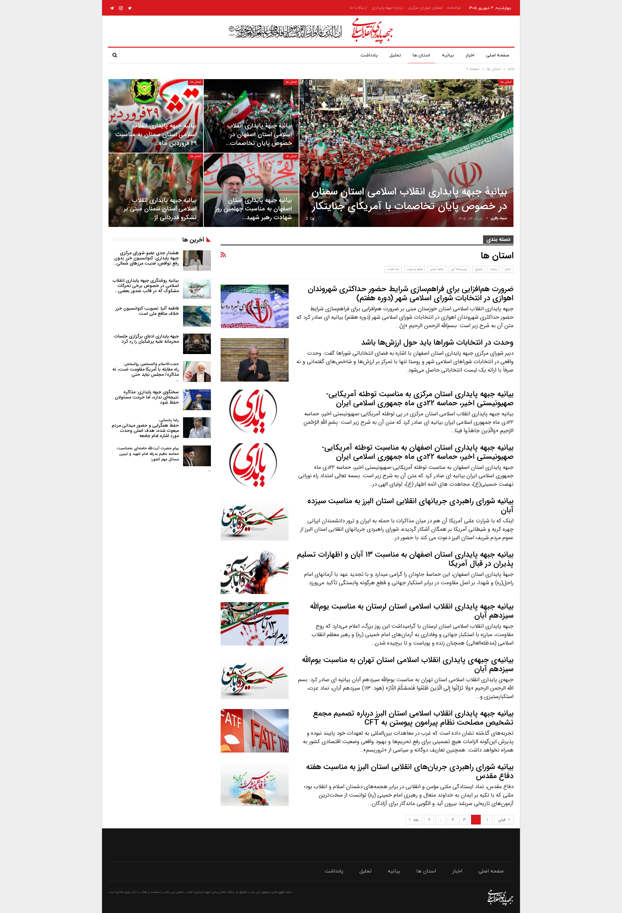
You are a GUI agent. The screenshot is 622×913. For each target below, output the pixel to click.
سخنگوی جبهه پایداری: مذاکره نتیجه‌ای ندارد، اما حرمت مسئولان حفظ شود (147, 397)
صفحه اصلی (497, 55)
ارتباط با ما (358, 7)
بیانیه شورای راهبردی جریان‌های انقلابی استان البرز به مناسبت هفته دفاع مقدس (409, 771)
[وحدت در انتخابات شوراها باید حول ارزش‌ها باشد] (255, 360)
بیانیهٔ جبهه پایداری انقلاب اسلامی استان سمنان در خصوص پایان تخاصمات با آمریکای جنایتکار (409, 199)
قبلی (502, 820)
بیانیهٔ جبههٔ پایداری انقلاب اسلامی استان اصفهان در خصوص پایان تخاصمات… (259, 134)
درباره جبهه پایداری (387, 7)
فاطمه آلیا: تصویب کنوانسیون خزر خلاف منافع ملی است (147, 311)
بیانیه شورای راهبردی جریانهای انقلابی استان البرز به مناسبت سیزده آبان (410, 505)
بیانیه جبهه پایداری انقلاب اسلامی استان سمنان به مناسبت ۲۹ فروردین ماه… (156, 134)
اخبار (470, 55)
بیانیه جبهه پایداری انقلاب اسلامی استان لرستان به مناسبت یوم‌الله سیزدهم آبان (411, 611)
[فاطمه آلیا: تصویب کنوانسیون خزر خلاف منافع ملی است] (197, 316)
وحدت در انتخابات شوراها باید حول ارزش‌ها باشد (437, 343)
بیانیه (448, 55)
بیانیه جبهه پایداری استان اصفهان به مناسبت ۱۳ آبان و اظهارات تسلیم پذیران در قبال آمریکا (405, 559)
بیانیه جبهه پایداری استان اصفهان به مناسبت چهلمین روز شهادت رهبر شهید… (253, 209)
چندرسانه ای (459, 269)
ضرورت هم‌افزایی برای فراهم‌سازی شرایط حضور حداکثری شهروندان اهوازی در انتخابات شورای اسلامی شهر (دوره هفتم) (410, 293)
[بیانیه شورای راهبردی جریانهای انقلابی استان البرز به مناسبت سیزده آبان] (255, 518)
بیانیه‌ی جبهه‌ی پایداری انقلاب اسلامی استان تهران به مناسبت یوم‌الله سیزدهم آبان (407, 664)
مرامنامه (454, 7)
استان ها (421, 55)
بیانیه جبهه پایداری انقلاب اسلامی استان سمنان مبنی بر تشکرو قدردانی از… (160, 209)
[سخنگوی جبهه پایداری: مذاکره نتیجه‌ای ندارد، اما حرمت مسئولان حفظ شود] (197, 399)
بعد (415, 820)
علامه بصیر (437, 269)
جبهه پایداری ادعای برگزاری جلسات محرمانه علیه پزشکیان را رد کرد (146, 339)
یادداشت (369, 55)
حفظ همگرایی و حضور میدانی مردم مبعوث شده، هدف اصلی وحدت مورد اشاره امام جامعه (145, 428)
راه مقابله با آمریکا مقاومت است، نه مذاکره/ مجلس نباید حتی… (145, 372)
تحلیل (395, 55)
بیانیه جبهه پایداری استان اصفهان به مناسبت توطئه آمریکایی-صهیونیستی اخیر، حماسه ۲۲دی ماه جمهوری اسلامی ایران (417, 452)
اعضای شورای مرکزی (425, 7)
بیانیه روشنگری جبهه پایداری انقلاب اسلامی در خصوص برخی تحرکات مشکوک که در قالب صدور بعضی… (146, 285)
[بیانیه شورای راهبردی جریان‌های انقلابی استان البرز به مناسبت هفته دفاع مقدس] (255, 784)
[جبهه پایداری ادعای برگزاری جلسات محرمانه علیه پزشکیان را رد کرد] (197, 344)
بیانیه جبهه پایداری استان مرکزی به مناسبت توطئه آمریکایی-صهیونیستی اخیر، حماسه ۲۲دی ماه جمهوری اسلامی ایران (419, 398)
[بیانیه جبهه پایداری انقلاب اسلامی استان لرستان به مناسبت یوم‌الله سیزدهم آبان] (255, 624)
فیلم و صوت (414, 269)
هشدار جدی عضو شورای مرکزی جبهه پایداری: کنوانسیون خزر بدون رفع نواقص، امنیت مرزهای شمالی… (146, 258)
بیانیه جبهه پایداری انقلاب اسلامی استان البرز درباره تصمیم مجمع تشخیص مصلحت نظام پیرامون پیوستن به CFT (413, 718)
